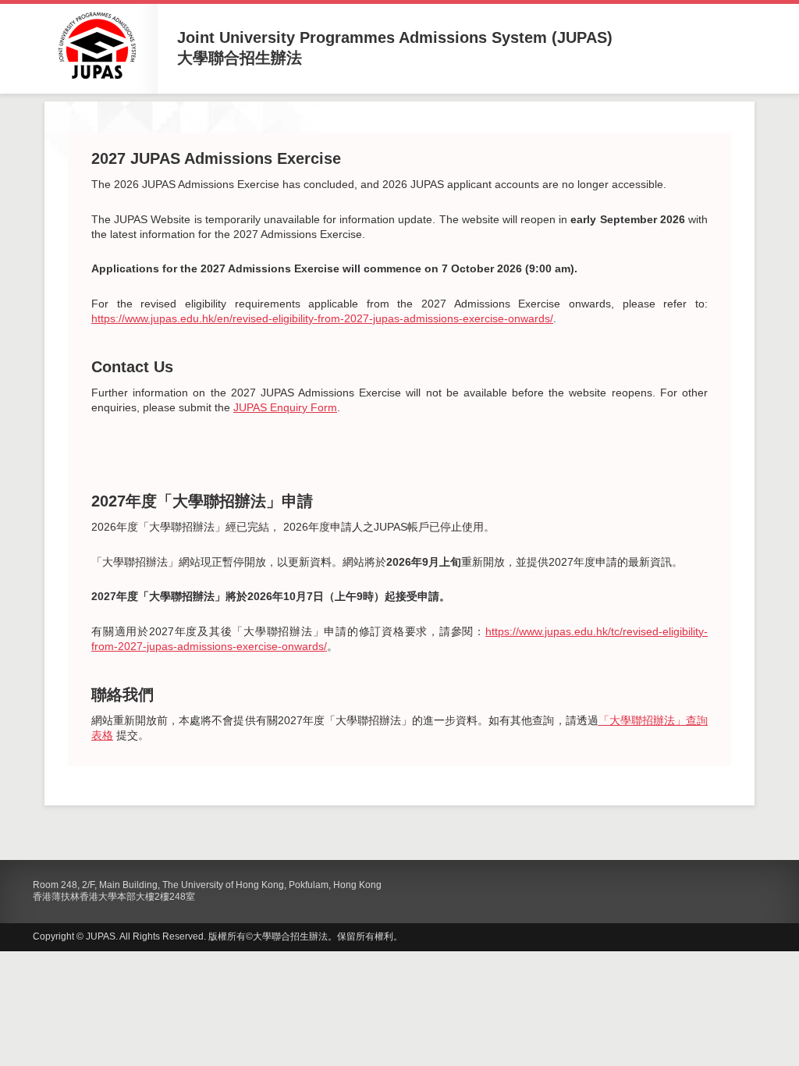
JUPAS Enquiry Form (285, 407)
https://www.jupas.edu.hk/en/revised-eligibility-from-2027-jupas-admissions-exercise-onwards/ (322, 318)
